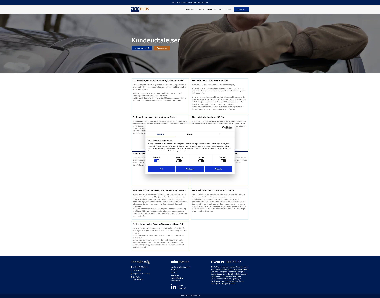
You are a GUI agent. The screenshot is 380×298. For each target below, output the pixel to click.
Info (200, 9)
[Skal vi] (173, 286)
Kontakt (229, 9)
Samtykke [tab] (160, 134)
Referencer (175, 275)
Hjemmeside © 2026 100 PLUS (190, 296)
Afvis (161, 169)
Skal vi (180, 286)
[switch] (179, 160)
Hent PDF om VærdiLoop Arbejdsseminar (190, 2)
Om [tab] (219, 134)
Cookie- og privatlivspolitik (180, 267)
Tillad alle (218, 169)
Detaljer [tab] (190, 134)
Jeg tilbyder (190, 9)
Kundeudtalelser (177, 278)
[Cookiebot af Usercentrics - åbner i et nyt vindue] (223, 127)
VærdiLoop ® (211, 9)
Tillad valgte (190, 169)
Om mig (221, 9)
